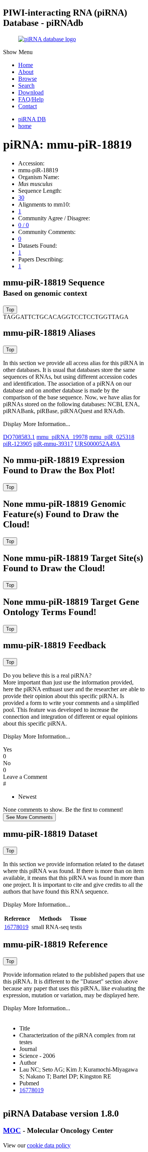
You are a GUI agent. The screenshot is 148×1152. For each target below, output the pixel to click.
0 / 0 (23, 225)
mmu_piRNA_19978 (62, 437)
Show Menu (18, 52)
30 (21, 197)
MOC (12, 1130)
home (24, 126)
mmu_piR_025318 (111, 437)
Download (31, 92)
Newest (27, 796)
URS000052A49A (97, 444)
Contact (27, 106)
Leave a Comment (25, 777)
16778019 (16, 927)
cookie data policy (49, 1145)
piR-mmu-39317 (53, 444)
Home (25, 65)
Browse (27, 78)
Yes (7, 749)
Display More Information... (36, 424)
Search (26, 85)
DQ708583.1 (19, 437)
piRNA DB (32, 119)
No (7, 763)
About (25, 72)
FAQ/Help (31, 99)
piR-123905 (17, 444)
